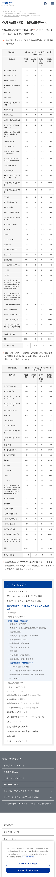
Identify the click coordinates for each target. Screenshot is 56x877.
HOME (5, 11)
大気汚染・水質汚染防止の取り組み (24, 636)
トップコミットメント (17, 591)
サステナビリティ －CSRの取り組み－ (25, 601)
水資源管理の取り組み (19, 640)
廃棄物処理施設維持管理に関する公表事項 (27, 675)
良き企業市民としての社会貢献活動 (23, 708)
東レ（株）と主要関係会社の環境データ (26, 671)
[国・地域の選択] (45, 3)
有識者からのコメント (17, 712)
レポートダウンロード (17, 741)
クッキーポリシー (11, 839)
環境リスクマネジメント (20, 647)
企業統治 (12, 613)
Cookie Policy (28, 857)
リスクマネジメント (17, 687)
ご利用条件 (8, 825)
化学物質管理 (15, 632)
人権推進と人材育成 (17, 699)
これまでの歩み (11, 772)
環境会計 (13, 651)
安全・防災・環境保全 (11, 16)
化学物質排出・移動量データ (21, 663)
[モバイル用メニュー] (52, 3)
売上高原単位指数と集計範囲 (21, 659)
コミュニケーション (17, 691)
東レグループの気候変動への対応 (22, 731)
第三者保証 (14, 678)
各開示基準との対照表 (17, 726)
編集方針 (11, 736)
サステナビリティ (15, 11)
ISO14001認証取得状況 (19, 667)
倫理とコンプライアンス (19, 617)
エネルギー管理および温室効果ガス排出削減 (28, 628)
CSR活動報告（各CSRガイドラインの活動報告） (20, 13)
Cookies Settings (28, 864)
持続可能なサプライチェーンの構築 (23, 703)
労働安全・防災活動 (18, 624)
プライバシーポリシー (13, 832)
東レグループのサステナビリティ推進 (24, 596)
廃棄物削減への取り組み (20, 643)
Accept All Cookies (28, 870)
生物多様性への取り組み (20, 655)
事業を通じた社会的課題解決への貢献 (24, 695)
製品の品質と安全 (16, 683)
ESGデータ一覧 (14, 722)
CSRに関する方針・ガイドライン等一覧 (26, 717)
